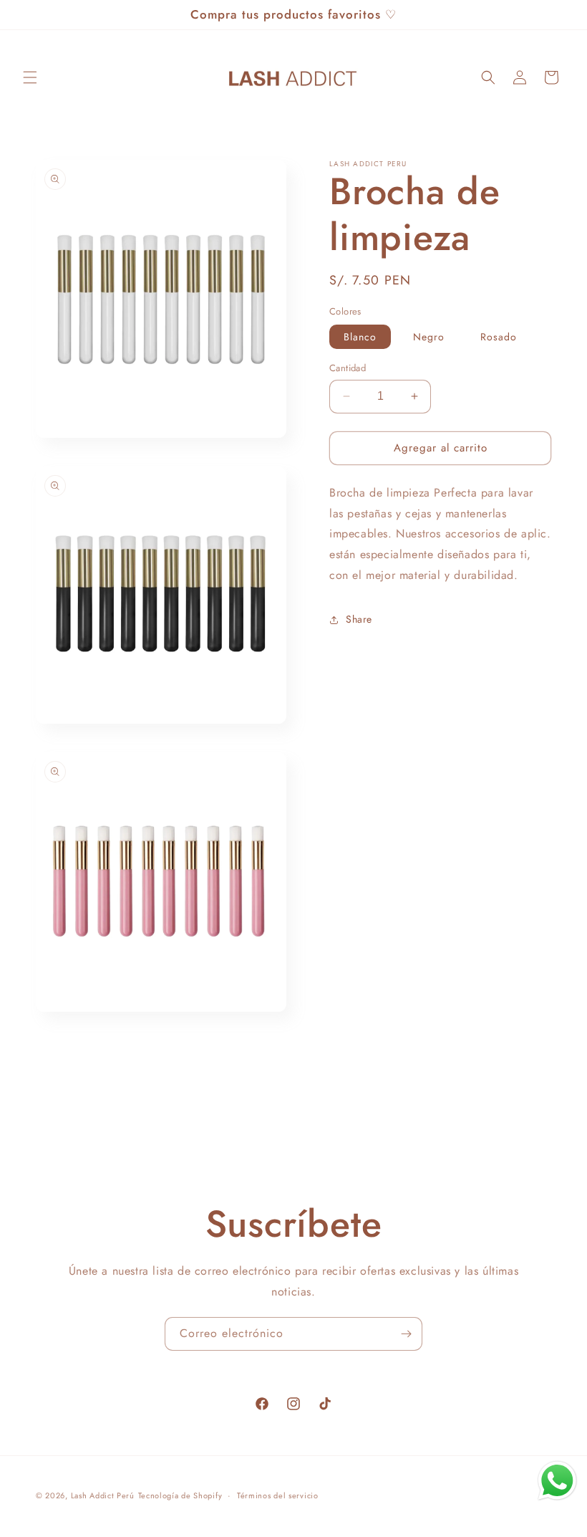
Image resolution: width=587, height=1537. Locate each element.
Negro (429, 337)
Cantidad (347, 368)
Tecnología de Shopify (180, 1495)
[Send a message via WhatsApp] (557, 1480)
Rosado (498, 337)
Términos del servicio (278, 1495)
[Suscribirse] (406, 1334)
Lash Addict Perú (103, 1495)
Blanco (360, 337)
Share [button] (359, 619)
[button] (30, 77)
